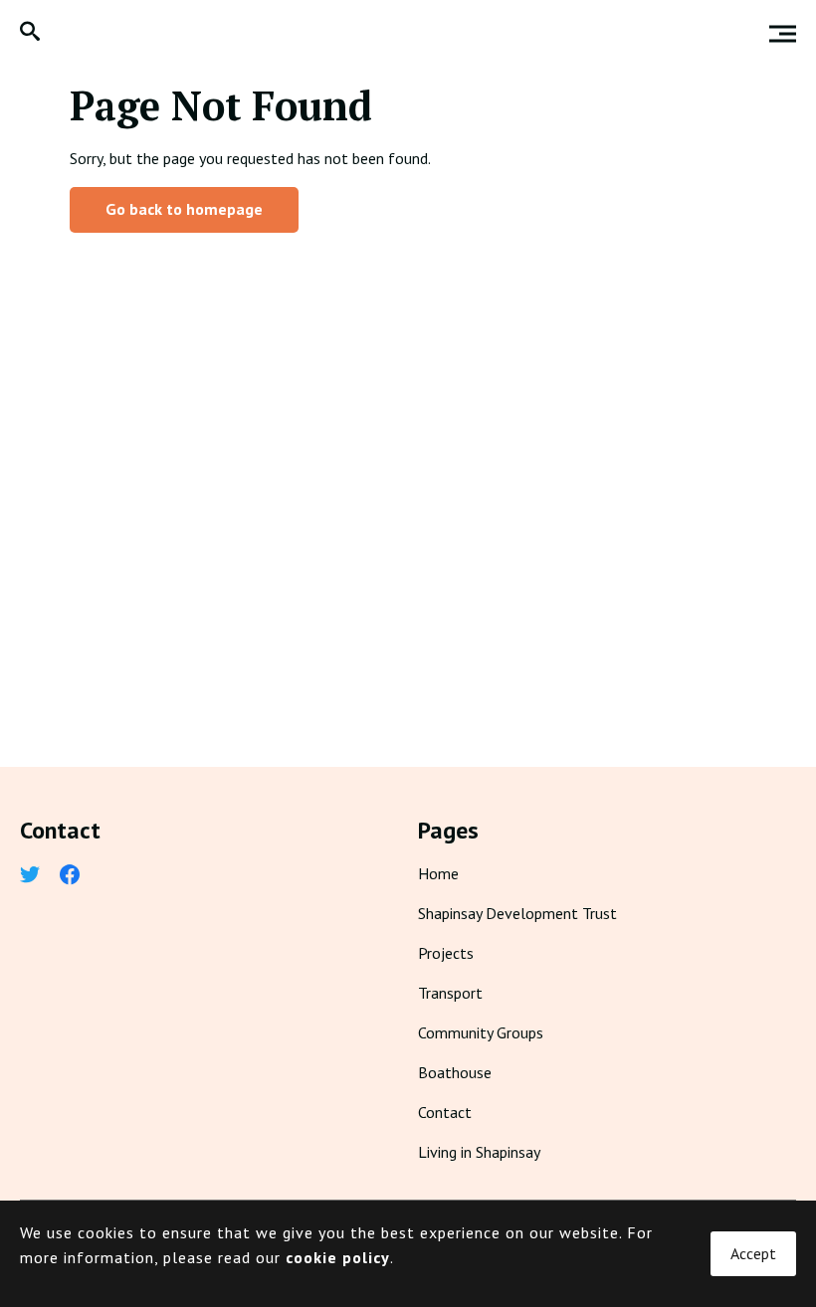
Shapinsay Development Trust (517, 913)
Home (438, 873)
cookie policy (338, 1257)
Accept (753, 1253)
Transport (450, 993)
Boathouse (455, 1072)
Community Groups (480, 1032)
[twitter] (30, 876)
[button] (30, 33)
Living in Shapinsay (479, 1152)
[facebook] (70, 876)
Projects (446, 953)
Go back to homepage (184, 209)
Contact (445, 1112)
